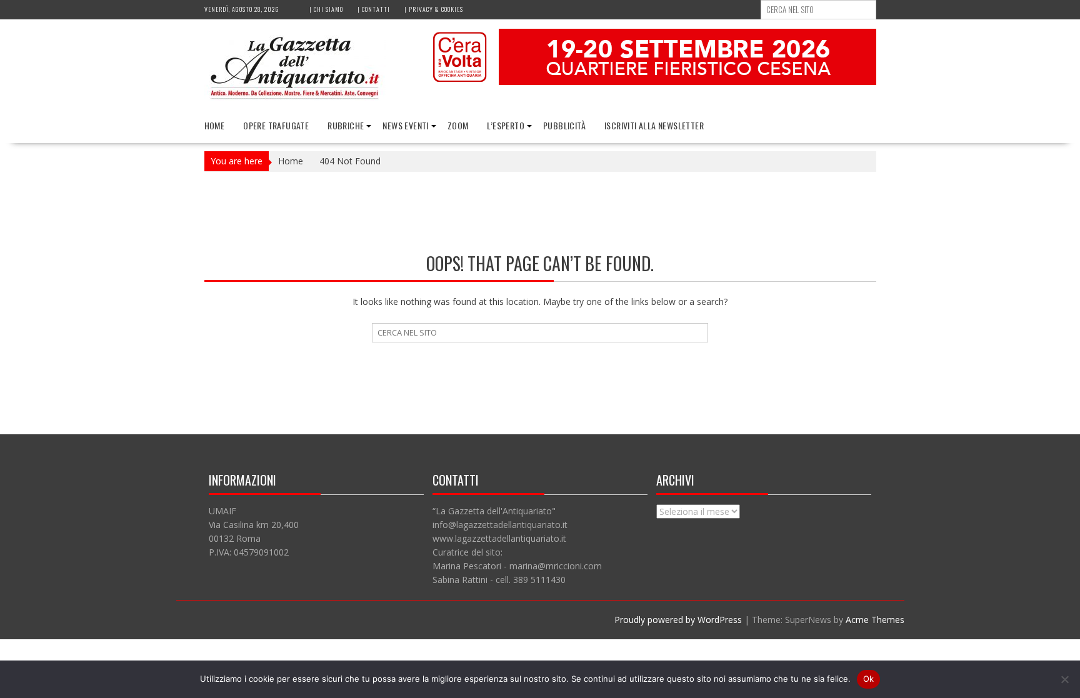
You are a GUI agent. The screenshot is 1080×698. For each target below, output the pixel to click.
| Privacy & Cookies (433, 9)
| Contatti (374, 9)
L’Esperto (505, 125)
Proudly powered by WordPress (678, 620)
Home (214, 125)
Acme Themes (875, 620)
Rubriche (346, 125)
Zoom (458, 125)
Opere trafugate (276, 125)
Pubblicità (564, 125)
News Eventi (405, 125)
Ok (868, 679)
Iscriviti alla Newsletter (654, 125)
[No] (1064, 679)
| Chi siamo (326, 9)
